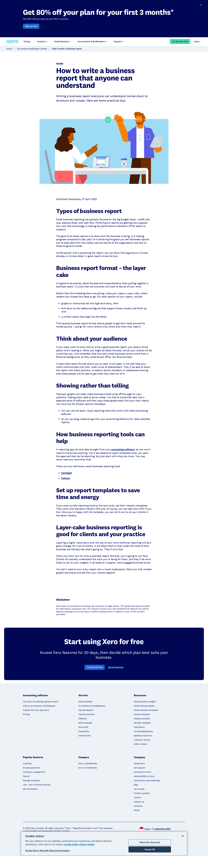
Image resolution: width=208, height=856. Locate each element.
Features (41, 41)
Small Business (61, 41)
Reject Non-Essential (149, 842)
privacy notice (86, 844)
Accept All (150, 849)
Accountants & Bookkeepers (91, 41)
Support (118, 41)
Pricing (26, 41)
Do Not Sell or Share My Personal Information (47, 850)
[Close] (183, 836)
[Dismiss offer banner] (201, 5)
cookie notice (71, 844)
